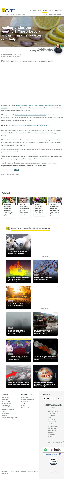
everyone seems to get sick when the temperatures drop (35, 105)
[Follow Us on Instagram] (48, 399)
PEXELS (16, 170)
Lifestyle (12, 14)
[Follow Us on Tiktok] (55, 399)
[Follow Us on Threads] (58, 399)
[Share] (2, 50)
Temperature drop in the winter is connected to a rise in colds (28, 125)
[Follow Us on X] (62, 399)
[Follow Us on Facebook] (44, 399)
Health (18, 14)
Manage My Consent (8, 409)
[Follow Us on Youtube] (51, 399)
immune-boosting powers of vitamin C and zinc (30, 115)
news (6, 14)
